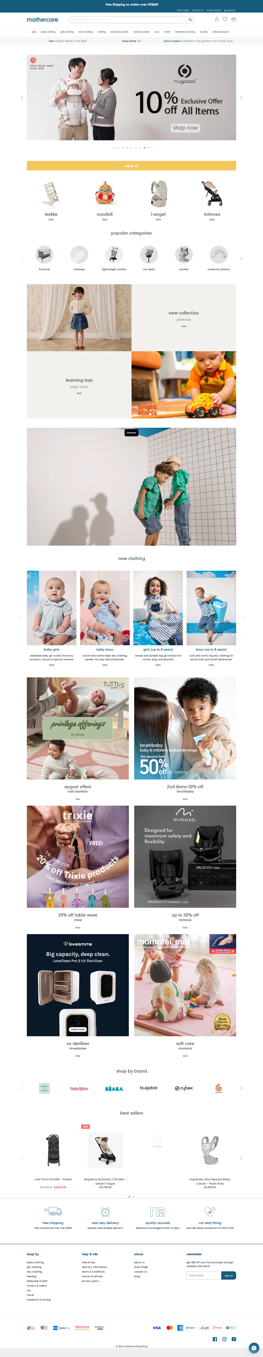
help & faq (88, 1262)
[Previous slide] (21, 97)
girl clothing (34, 1267)
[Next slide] (241, 97)
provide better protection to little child (210, 1228)
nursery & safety (37, 1285)
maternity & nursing (39, 1299)
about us (139, 1262)
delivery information (94, 1267)
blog (137, 1276)
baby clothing (35, 1262)
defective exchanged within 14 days (158, 1228)
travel (30, 1295)
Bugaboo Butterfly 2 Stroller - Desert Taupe (105, 1181)
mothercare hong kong (135, 1346)
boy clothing (34, 1271)
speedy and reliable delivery (105, 1228)
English (231, 10)
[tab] (114, 147)
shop (51, 219)
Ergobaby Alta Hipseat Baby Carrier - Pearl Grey (210, 1181)
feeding (31, 1276)
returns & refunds (92, 1276)
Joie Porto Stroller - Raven (53, 1179)
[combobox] (131, 19)
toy (29, 1290)
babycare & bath (37, 1281)
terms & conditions (93, 1271)
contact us (140, 1271)
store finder (141, 1267)
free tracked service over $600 (53, 1228)
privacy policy (90, 1281)
